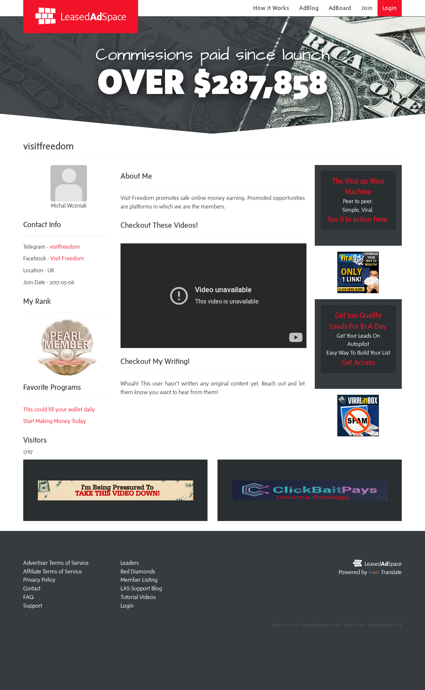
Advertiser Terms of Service (56, 563)
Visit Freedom (67, 258)
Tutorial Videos (138, 597)
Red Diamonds (138, 571)
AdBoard (340, 8)
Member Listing (139, 579)
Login (389, 8)
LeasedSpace (92, 16)
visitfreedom (65, 246)
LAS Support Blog (141, 588)
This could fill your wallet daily (59, 409)
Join (367, 8)
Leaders (130, 563)
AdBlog (308, 8)
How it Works (271, 8)
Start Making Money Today (54, 421)
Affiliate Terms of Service (52, 571)
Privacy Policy (39, 579)
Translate (391, 572)
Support (32, 605)
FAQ (28, 597)
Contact (32, 588)
